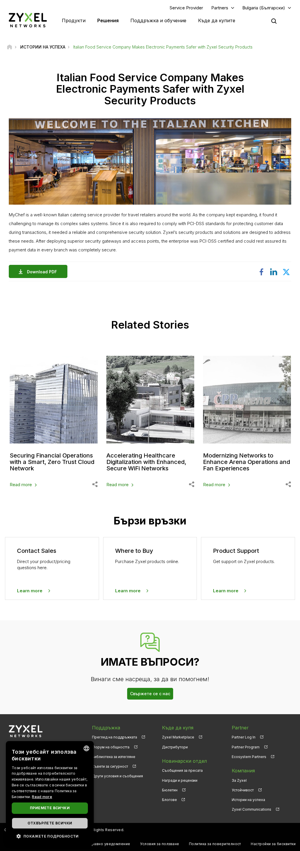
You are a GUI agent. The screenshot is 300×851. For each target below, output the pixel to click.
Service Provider (186, 8)
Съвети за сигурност (110, 766)
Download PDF (42, 271)
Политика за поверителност (215, 844)
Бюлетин (170, 790)
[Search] (274, 21)
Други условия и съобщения (117, 776)
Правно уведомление (109, 844)
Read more (21, 484)
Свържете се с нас (150, 693)
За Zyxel (239, 780)
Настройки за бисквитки (273, 844)
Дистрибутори (175, 747)
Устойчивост (243, 790)
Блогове (169, 800)
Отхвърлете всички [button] (50, 823)
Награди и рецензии (179, 780)
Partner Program (246, 747)
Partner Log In (243, 737)
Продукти (74, 20)
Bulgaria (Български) (263, 8)
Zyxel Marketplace (178, 737)
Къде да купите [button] (216, 20)
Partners (219, 8)
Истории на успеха (248, 800)
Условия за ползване (159, 844)
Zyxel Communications (251, 809)
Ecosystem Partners (249, 757)
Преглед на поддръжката (114, 737)
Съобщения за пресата (182, 770)
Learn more (29, 590)
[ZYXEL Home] (28, 20)
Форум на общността (110, 747)
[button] (50, 836)
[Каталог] (9, 46)
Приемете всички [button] (50, 808)
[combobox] (86, 748)
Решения (108, 20)
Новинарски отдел (184, 761)
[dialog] (50, 793)
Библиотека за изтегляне (113, 757)
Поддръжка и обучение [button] (158, 20)
